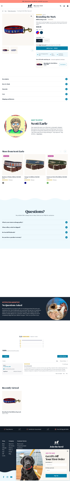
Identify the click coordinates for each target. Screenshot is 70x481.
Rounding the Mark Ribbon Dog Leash (11, 412)
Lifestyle (4, 448)
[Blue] (41, 32)
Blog (10, 453)
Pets (5, 11)
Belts (3, 444)
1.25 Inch (46, 40)
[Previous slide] (3, 50)
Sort (57, 361)
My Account (20, 444)
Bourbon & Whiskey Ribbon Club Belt (11, 177)
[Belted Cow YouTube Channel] (11, 478)
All (2, 11)
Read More (39, 134)
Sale (3, 452)
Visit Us (11, 448)
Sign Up (56, 475)
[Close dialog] (67, 451)
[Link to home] (35, 6)
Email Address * (49, 462)
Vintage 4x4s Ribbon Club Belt (32, 177)
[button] (1, 5)
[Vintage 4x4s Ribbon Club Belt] (35, 164)
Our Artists (11, 446)
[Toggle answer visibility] (66, 222)
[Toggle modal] (31, 16)
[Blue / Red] (37, 32)
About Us (11, 444)
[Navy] (25, 183)
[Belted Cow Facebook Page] (3, 478)
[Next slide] (32, 50)
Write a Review (64, 357)
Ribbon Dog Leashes (12, 11)
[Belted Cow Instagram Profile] (7, 478)
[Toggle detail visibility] (66, 79)
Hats (3, 446)
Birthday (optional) (50, 468)
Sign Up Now (45, 1)
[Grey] (3, 183)
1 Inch (39, 40)
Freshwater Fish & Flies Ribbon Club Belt (57, 177)
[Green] (48, 183)
